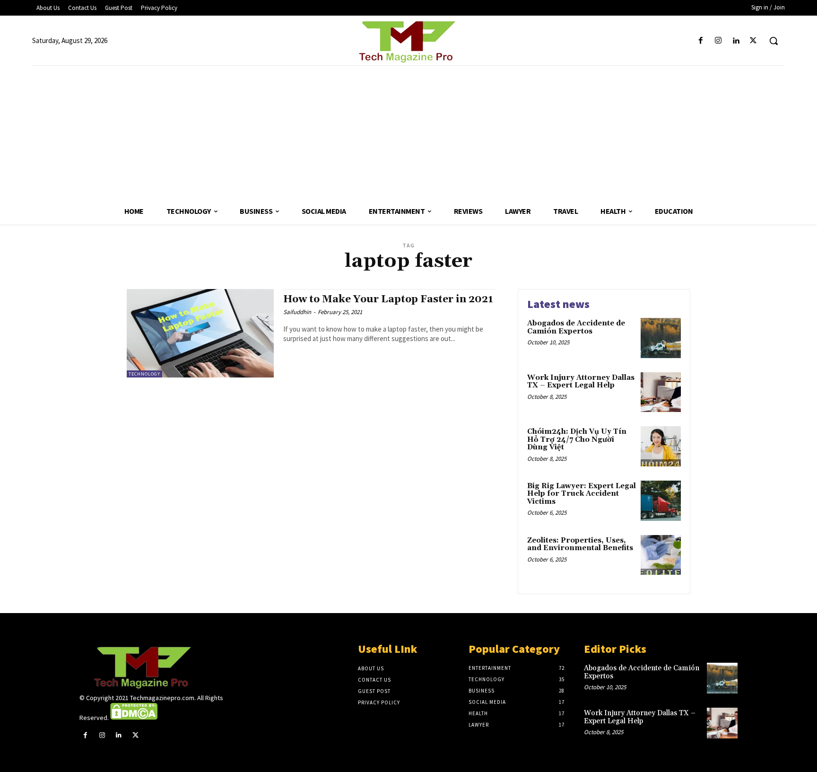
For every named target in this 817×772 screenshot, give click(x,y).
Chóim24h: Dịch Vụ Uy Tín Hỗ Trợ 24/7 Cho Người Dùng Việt (576, 439)
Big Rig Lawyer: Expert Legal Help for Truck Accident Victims (581, 494)
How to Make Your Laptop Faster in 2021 (388, 299)
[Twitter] (753, 41)
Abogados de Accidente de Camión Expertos (576, 327)
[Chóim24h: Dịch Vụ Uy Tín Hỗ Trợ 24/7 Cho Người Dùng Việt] (661, 446)
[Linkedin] (736, 41)
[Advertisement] (408, 132)
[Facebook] (700, 41)
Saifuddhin (297, 312)
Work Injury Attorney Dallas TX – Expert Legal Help (580, 381)
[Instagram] (718, 41)
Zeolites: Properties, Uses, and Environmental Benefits (580, 544)
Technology (144, 374)
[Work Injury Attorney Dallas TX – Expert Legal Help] (661, 392)
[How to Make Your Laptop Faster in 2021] (200, 333)
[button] (773, 40)
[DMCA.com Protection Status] (133, 717)
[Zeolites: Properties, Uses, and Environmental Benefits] (661, 555)
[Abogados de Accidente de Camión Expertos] (661, 338)
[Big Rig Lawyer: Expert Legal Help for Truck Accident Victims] (661, 501)
